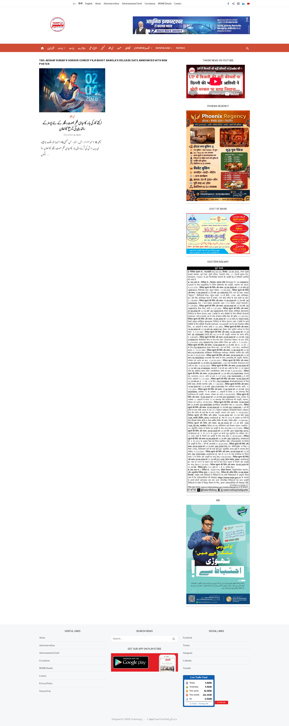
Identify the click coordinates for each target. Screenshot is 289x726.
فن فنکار (110, 48)
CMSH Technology (133, 719)
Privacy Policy (46, 683)
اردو (74, 3)
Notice (180, 48)
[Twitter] (233, 3)
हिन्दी (80, 3)
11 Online (193, 704)
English (88, 3)
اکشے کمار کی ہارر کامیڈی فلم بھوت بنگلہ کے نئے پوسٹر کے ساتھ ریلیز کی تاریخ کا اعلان (72, 125)
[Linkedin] (243, 3)
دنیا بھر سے (81, 48)
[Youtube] (248, 3)
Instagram (187, 653)
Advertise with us (111, 3)
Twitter (186, 645)
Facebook (187, 637)
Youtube (187, 668)
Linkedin (187, 660)
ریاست (60, 48)
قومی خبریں (50, 48)
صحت (119, 48)
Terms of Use (45, 691)
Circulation (150, 3)
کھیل (103, 48)
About (98, 3)
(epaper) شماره (142, 48)
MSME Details (164, 3)
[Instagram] (238, 3)
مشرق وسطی (93, 48)
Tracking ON (203, 704)
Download (163, 48)
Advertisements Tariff (132, 3)
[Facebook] (228, 3)
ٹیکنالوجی (127, 48)
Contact (177, 3)
